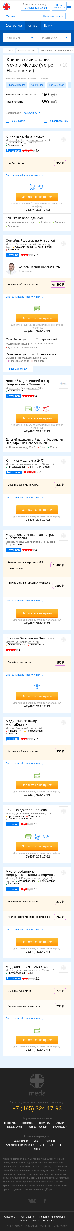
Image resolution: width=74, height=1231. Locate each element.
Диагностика (14, 25)
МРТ (42, 1145)
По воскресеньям (58, 120)
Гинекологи (10, 1123)
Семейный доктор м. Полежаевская (31, 354)
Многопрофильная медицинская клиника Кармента (31, 873)
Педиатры (27, 1123)
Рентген (37, 1149)
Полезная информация (52, 1216)
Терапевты (45, 1123)
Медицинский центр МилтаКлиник (21, 722)
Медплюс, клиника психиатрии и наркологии (30, 536)
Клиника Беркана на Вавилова (30, 638)
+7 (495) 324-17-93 (35, 6)
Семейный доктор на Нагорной (30, 240)
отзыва (12, 254)
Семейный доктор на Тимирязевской (32, 339)
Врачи (48, 25)
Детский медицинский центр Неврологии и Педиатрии (28, 382)
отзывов (13, 150)
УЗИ (52, 1145)
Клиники (33, 25)
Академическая (16, 84)
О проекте (9, 1216)
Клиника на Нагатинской (25, 136)
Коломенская (56, 84)
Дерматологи (60, 1127)
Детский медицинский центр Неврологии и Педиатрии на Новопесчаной (35, 441)
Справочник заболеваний (20, 1145)
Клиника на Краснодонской (25, 218)
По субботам (17, 120)
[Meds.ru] (37, 1085)
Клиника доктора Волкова (26, 810)
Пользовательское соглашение (37, 1220)
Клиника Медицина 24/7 (25, 460)
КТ (61, 1145)
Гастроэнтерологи (37, 1127)
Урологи (60, 1123)
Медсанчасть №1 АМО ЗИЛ (28, 967)
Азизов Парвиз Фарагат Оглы (40, 267)
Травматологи (14, 1127)
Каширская (37, 84)
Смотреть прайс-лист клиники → (24, 175)
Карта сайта (27, 1216)
